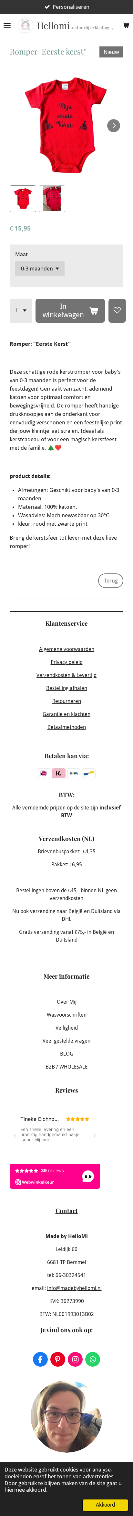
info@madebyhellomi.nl (74, 1288)
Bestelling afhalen (66, 688)
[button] (23, 198)
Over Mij (67, 1002)
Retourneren (66, 701)
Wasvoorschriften (67, 1015)
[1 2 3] (21, 311)
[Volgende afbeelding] (113, 125)
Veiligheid (67, 1028)
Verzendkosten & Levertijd (66, 675)
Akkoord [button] (105, 1505)
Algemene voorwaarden (66, 649)
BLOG (66, 1054)
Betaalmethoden (66, 727)
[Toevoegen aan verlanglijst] (117, 311)
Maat (21, 254)
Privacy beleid (67, 662)
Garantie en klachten (66, 714)
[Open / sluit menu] (7, 25)
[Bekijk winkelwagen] (126, 25)
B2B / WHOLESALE (66, 1067)
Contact (67, 1211)
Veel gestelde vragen (66, 1041)
